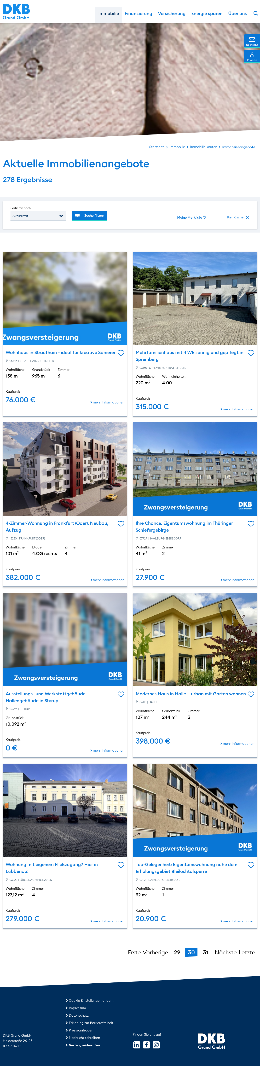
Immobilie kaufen (203, 147)
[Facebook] (146, 1044)
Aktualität (36, 215)
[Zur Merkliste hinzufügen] (121, 353)
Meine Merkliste (192, 217)
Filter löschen (235, 217)
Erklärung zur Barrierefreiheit (91, 1023)
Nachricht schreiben (84, 1037)
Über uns (237, 13)
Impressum (77, 1008)
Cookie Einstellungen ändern (91, 1000)
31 (205, 952)
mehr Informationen (108, 402)
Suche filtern (92, 215)
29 (177, 952)
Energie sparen (207, 13)
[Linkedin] (136, 1044)
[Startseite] (22, 11)
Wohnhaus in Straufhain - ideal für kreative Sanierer (61, 352)
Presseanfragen (81, 1030)
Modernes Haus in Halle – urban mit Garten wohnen (191, 693)
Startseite (156, 147)
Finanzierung (138, 13)
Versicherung (172, 13)
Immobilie (108, 13)
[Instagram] (156, 1044)
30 (191, 952)
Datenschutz (79, 1015)
